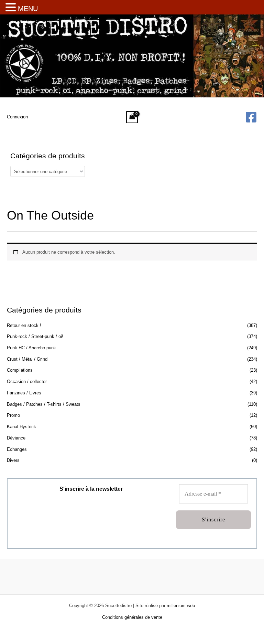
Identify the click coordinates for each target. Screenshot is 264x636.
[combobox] (47, 171)
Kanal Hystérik (21, 426)
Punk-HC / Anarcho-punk (31, 347)
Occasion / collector (27, 381)
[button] (12, 7)
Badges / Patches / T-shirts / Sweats (43, 404)
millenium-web (181, 605)
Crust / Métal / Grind (27, 359)
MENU (28, 8)
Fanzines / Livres (24, 392)
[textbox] (45, 171)
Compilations (20, 370)
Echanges (17, 449)
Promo (13, 415)
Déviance (16, 438)
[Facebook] (251, 117)
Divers (13, 460)
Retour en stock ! (24, 325)
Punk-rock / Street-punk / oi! (35, 336)
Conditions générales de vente (132, 617)
